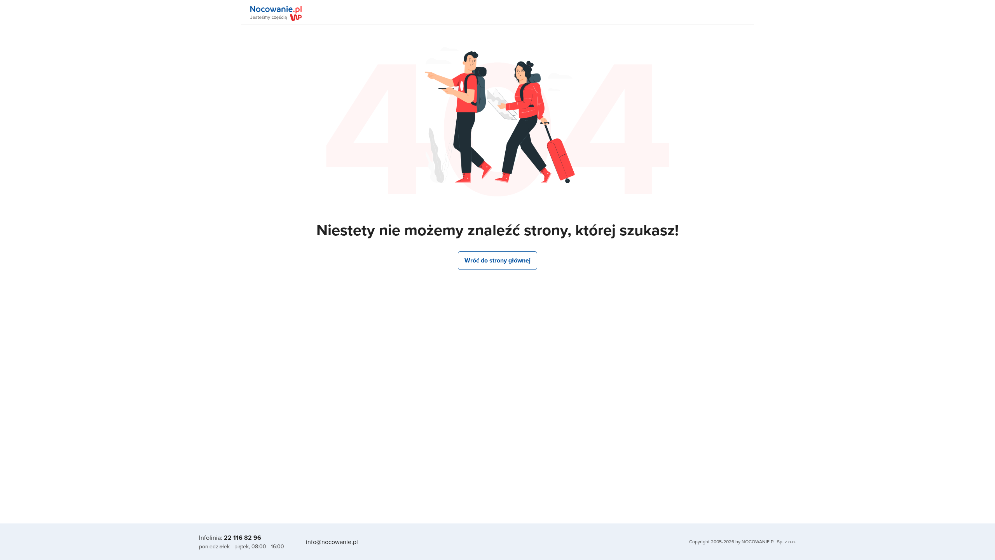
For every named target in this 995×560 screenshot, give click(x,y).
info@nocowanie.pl (332, 541)
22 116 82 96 (242, 537)
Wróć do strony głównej (497, 260)
